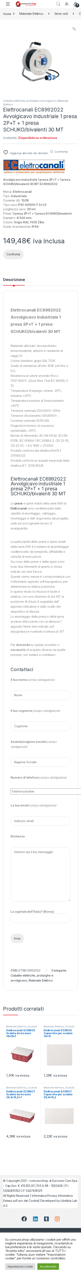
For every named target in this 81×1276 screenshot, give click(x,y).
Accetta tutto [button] (48, 1266)
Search (58, 4)
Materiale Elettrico (31, 13)
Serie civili (61, 13)
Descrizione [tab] (14, 280)
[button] (74, 28)
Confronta (61, 151)
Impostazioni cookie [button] (20, 1266)
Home (7, 13)
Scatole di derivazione (21, 1027)
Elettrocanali (19, 508)
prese (19, 503)
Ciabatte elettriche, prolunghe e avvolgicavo (29, 100)
